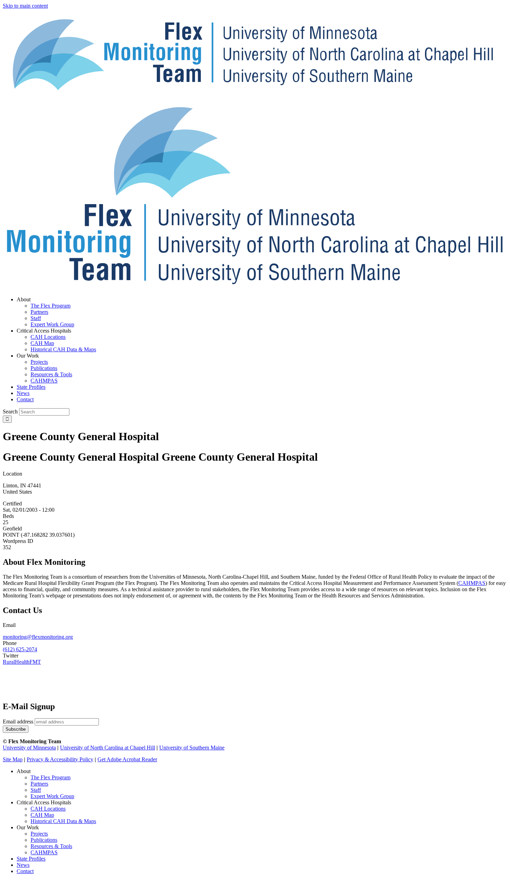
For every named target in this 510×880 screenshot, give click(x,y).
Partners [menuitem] (39, 312)
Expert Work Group (52, 796)
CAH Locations (48, 809)
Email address (18, 721)
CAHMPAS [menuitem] (44, 381)
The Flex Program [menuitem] (50, 306)
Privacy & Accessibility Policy (60, 759)
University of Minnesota (29, 748)
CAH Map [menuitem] (42, 343)
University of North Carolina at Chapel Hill (107, 748)
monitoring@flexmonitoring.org (38, 637)
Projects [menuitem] (39, 362)
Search (10, 411)
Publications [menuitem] (44, 368)
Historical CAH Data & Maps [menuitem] (63, 349)
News (23, 865)
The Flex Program (50, 777)
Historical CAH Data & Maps (63, 821)
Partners (39, 784)
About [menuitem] (24, 299)
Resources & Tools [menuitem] (51, 374)
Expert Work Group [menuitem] (52, 324)
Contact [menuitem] (25, 399)
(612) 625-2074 (20, 649)
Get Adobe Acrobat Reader (127, 759)
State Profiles (31, 859)
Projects (39, 834)
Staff (36, 790)
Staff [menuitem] (36, 318)
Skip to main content (25, 6)
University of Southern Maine (191, 748)
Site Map (13, 759)
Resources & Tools (51, 846)
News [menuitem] (23, 393)
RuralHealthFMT (22, 662)
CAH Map (42, 815)
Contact (25, 871)
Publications (44, 840)
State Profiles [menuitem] (31, 387)
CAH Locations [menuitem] (48, 337)
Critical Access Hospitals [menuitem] (44, 331)
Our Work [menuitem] (28, 356)
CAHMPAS (44, 852)
